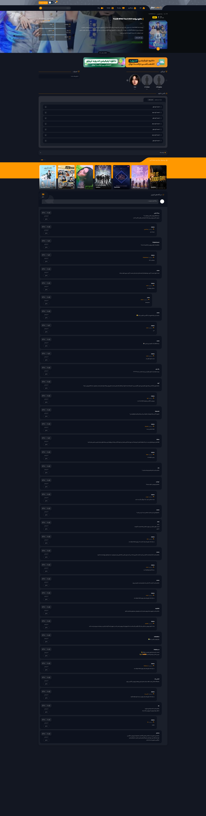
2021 (69, 39)
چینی (53, 39)
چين (53, 32)
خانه (165, 14)
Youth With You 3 (152, 14)
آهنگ (141, 23)
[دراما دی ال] (156, 7)
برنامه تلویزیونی (160, 14)
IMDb (154, 17)
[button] (127, 80)
